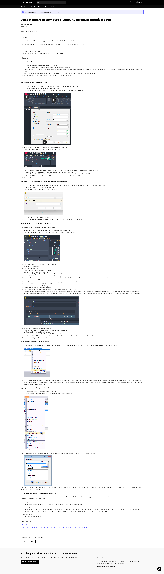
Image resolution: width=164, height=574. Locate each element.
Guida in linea (25, 524)
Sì (24, 541)
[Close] (142, 12)
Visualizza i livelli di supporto (105, 567)
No (32, 541)
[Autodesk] (26, 2)
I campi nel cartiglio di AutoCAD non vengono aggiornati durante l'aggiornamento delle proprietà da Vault (54, 527)
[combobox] (51, 2)
